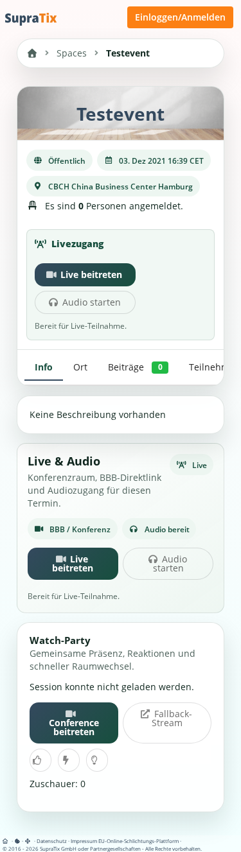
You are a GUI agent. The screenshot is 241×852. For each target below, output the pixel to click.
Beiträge (135, 367)
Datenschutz (52, 840)
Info (44, 367)
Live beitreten (91, 274)
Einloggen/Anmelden (180, 17)
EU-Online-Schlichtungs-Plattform (138, 840)
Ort (80, 367)
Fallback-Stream (172, 718)
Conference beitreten (74, 727)
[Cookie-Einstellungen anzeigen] (17, 840)
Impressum (84, 840)
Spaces (72, 53)
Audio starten (91, 302)
